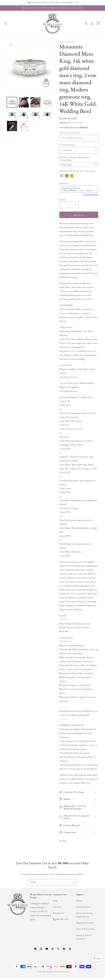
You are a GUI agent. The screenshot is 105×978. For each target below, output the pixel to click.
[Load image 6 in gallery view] (24, 114)
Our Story (57, 907)
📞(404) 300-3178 (60, 919)
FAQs (55, 900)
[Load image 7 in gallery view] (35, 114)
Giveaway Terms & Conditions (84, 937)
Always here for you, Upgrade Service (84, 915)
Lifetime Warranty (83, 907)
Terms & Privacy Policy (85, 929)
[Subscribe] (74, 882)
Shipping (62, 122)
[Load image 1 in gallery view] (12, 102)
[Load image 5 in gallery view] (12, 114)
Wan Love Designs (48, 972)
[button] (6, 23)
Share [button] (64, 841)
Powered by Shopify (61, 972)
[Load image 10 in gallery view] (24, 126)
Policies (79, 900)
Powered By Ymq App (90, 194)
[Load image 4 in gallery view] (47, 102)
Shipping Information (85, 922)
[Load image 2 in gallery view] (24, 102)
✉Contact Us (58, 913)
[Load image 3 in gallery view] (35, 102)
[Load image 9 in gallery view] (12, 126)
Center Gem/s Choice (67, 145)
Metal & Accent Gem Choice (70, 133)
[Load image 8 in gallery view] (47, 114)
